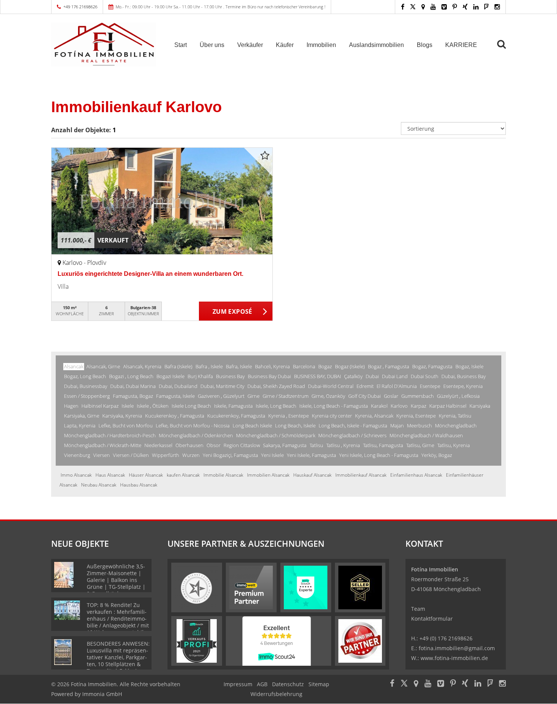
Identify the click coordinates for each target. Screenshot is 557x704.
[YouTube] (433, 6)
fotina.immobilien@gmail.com (457, 648)
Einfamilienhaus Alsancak (416, 475)
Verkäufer (250, 45)
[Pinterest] (454, 6)
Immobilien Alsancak (268, 475)
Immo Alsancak (76, 475)
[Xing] (465, 6)
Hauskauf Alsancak (312, 475)
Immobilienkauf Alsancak (360, 475)
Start (180, 45)
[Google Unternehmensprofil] (423, 6)
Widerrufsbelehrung (276, 694)
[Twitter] (413, 6)
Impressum (238, 684)
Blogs (424, 45)
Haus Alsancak (110, 475)
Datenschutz (288, 684)
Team (418, 608)
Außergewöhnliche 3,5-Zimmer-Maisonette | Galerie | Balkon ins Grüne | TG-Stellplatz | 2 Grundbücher (116, 580)
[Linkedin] (476, 6)
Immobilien (321, 45)
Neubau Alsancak (98, 485)
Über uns (212, 45)
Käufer (285, 45)
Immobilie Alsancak (223, 475)
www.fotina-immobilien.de (454, 658)
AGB (262, 684)
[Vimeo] (444, 6)
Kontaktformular (432, 618)
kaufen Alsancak (183, 475)
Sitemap (318, 684)
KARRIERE (461, 45)
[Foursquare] (486, 6)
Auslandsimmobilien (376, 45)
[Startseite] (103, 44)
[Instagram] (497, 6)
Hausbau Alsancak (138, 485)
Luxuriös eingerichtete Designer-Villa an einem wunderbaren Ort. (150, 274)
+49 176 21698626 (80, 6)
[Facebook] (402, 6)
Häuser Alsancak (146, 475)
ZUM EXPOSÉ (232, 311)
